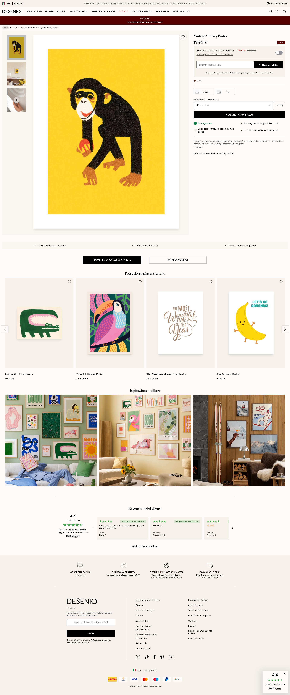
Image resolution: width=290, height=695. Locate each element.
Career (139, 615)
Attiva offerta (268, 64)
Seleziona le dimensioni (206, 99)
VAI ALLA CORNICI (178, 259)
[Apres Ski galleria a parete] (239, 440)
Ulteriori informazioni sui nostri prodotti (214, 153)
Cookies (192, 621)
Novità (49, 11)
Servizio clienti (195, 605)
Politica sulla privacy (239, 73)
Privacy (192, 626)
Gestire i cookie (196, 638)
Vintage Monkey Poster (48, 27)
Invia (91, 633)
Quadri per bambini (22, 27)
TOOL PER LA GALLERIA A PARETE (112, 259)
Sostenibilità (142, 621)
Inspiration (162, 11)
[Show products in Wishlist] (277, 11)
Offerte (123, 11)
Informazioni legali (145, 610)
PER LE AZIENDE (181, 11)
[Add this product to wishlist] (183, 36)
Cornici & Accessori (103, 11)
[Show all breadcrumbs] (5, 27)
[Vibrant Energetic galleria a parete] (51, 440)
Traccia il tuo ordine (198, 610)
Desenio (153, 686)
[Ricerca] (271, 11)
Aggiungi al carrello (239, 115)
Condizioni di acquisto (199, 615)
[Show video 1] (16, 100)
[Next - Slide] (285, 329)
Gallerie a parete (142, 11)
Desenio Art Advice (198, 600)
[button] (279, 105)
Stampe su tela (78, 11)
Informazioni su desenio (148, 600)
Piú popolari (34, 11)
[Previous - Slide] (4, 329)
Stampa (140, 605)
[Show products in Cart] (284, 11)
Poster (61, 11)
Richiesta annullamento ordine (200, 632)
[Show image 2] (16, 74)
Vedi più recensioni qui (145, 546)
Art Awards (141, 643)
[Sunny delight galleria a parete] (145, 440)
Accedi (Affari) (143, 648)
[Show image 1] (16, 47)
